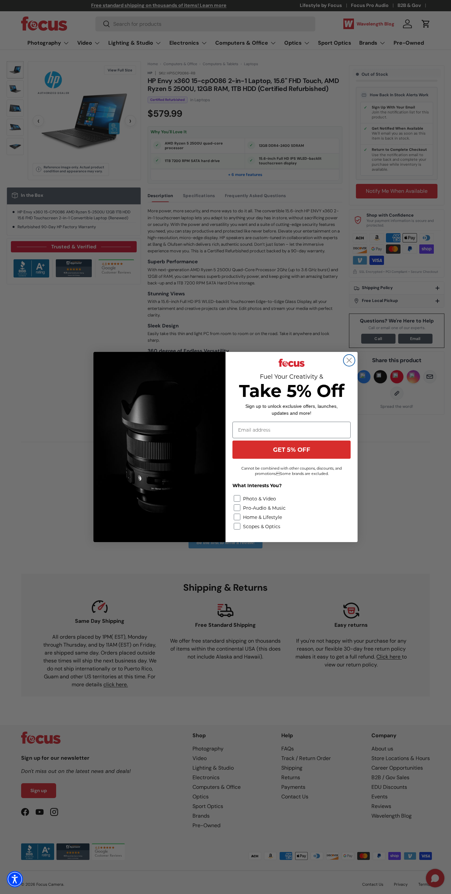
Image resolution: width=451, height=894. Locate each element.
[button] (15, 879)
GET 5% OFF (291, 449)
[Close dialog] (349, 360)
